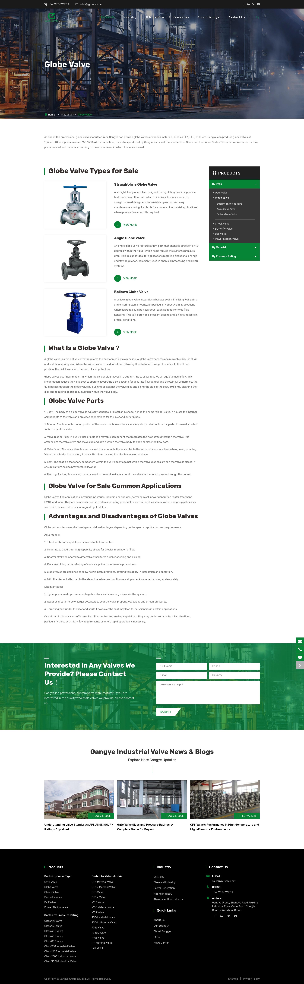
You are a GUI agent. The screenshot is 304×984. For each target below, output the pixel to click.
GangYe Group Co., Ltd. (73, 978)
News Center (161, 942)
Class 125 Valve (53, 920)
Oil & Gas (159, 876)
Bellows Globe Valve (131, 292)
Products (108, 17)
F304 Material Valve (103, 917)
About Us (159, 920)
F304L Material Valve (104, 922)
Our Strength (161, 925)
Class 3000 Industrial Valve (60, 961)
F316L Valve (99, 932)
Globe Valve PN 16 (61, 314)
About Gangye (208, 17)
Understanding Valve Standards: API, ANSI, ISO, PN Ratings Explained (79, 827)
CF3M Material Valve (104, 887)
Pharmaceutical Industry (168, 899)
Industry (129, 17)
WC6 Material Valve (103, 907)
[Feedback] (300, 657)
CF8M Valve (98, 897)
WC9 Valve (98, 912)
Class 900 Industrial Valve (59, 946)
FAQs (157, 937)
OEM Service (154, 17)
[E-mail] (300, 641)
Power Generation (164, 888)
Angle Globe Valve (129, 238)
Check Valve (222, 223)
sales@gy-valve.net (91, 4)
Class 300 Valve (53, 931)
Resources (180, 17)
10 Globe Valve (59, 202)
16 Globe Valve (59, 207)
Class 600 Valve (53, 936)
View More (126, 224)
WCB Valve (98, 902)
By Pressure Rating (224, 256)
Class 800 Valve (53, 941)
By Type (217, 183)
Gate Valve (221, 192)
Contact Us (236, 17)
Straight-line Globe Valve (135, 184)
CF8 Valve (97, 892)
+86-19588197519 (58, 4)
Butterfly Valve (224, 228)
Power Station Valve (227, 238)
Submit (165, 712)
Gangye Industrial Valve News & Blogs (152, 752)
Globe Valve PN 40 (61, 309)
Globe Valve (85, 114)
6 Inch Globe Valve (62, 261)
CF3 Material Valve (103, 882)
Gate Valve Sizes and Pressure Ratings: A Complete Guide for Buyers (145, 827)
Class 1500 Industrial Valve (60, 951)
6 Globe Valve (59, 256)
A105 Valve (98, 937)
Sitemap (233, 978)
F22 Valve (97, 947)
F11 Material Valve (102, 942)
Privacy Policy (251, 978)
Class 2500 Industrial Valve (60, 956)
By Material (219, 247)
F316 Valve (98, 927)
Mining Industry (163, 893)
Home (51, 114)
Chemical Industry (164, 882)
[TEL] (300, 649)
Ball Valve (220, 233)
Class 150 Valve (53, 926)
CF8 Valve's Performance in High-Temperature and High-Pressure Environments (224, 827)
